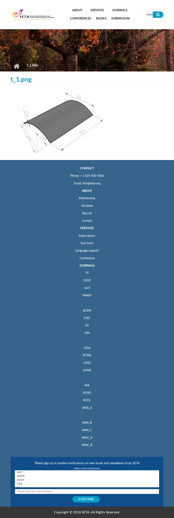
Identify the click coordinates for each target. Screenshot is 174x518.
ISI (87, 325)
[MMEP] (87, 476)
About (77, 10)
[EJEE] (87, 484)
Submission (120, 18)
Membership (87, 198)
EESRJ (87, 392)
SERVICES (87, 228)
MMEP (87, 295)
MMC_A (87, 437)
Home (16, 66)
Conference (87, 258)
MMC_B (87, 445)
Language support (87, 250)
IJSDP (87, 280)
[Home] (33, 14)
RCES (87, 400)
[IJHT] (87, 472)
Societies (87, 205)
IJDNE (87, 370)
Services (97, 10)
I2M (87, 333)
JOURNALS (87, 265)
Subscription (87, 235)
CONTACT (87, 168)
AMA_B (87, 422)
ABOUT (87, 190)
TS (87, 273)
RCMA (87, 355)
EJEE (87, 318)
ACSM (87, 310)
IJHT (87, 288)
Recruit (87, 213)
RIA (87, 385)
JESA (87, 348)
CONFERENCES (80, 18)
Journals (119, 10)
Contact (87, 220)
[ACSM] (87, 480)
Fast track (87, 243)
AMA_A (87, 408)
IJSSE (87, 363)
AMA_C (87, 430)
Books (101, 18)
